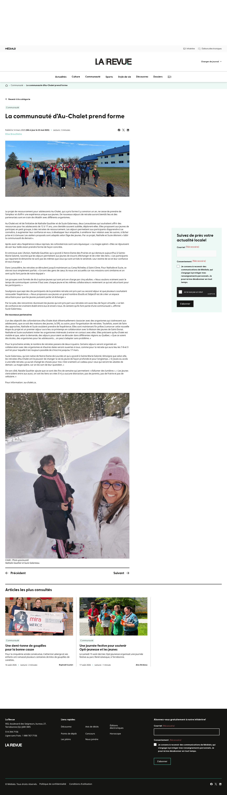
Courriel (188, 247)
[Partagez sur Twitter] (123, 130)
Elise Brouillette (13, 134)
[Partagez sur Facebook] (119, 130)
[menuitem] (211, 61)
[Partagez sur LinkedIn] (128, 130)
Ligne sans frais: (21, 735)
